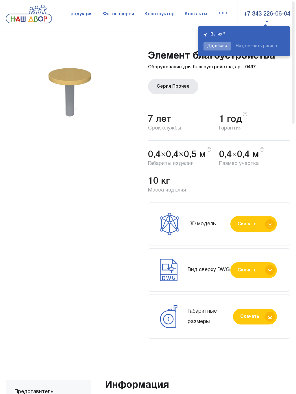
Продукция (79, 14)
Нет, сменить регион (256, 46)
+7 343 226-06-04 (267, 14)
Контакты (196, 14)
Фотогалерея (118, 14)
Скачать (247, 224)
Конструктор (160, 14)
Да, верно (217, 46)
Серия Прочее (173, 87)
